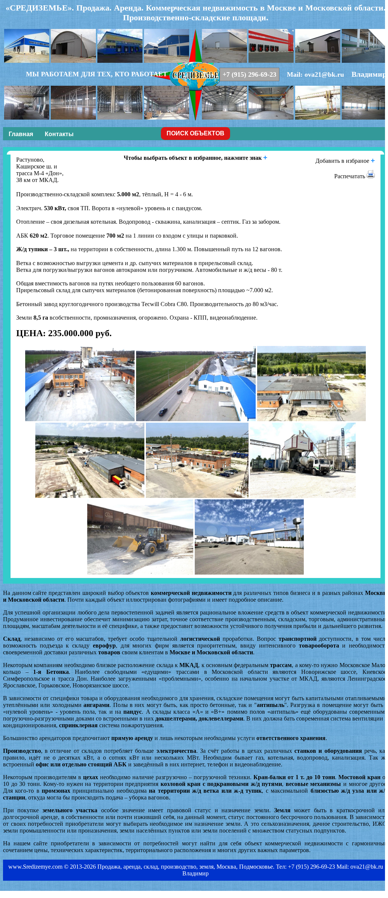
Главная (21, 134)
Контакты (59, 134)
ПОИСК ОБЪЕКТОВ (195, 133)
